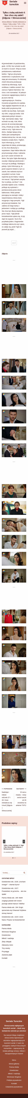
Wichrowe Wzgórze (9, 932)
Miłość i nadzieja (8, 938)
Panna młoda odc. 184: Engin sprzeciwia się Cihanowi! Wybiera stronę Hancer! (14, 910)
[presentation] (14, 834)
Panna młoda (6, 928)
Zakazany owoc (7, 945)
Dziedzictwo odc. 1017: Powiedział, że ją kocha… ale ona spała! (14, 891)
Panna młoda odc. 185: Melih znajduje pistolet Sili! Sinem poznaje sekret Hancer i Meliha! (13, 901)
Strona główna (14, 1064)
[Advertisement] (14, 271)
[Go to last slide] (4, 841)
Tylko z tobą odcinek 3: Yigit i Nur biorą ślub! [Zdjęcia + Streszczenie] (14, 847)
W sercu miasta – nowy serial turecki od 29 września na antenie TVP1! (21, 797)
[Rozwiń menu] (25, 3)
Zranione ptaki (7, 955)
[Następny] (24, 841)
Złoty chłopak (6, 942)
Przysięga (5, 951)
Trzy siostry (6, 948)
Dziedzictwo (6, 935)
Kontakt (4, 958)
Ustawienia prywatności (14, 1087)
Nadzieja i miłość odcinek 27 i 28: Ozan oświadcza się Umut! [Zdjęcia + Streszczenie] (7, 800)
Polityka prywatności (14, 1080)
